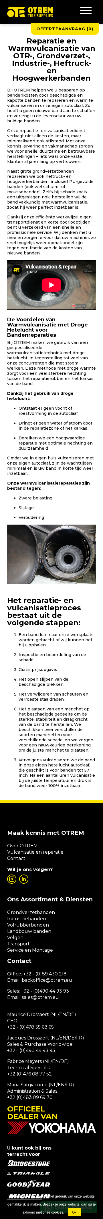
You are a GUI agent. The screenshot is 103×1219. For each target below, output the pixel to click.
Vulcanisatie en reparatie (35, 852)
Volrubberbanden (28, 925)
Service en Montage (30, 950)
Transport (18, 944)
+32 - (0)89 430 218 (45, 974)
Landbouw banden (29, 931)
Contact (16, 858)
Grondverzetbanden (31, 912)
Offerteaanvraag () (64, 28)
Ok (74, 1212)
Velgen (15, 937)
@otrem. (56, 980)
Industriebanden (26, 918)
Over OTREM (22, 845)
